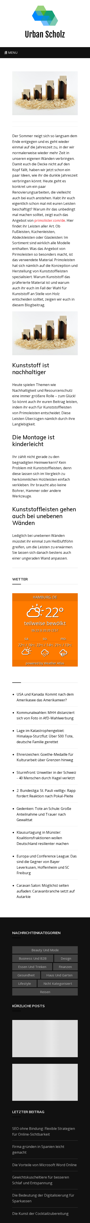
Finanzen (65, 966)
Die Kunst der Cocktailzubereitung (40, 1213)
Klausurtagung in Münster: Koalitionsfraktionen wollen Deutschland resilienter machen (43, 838)
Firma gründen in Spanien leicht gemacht (38, 1149)
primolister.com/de (49, 220)
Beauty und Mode (45, 950)
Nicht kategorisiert (57, 983)
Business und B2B (33, 958)
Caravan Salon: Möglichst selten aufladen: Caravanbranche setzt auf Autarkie (46, 891)
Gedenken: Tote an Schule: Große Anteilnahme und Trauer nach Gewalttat (44, 814)
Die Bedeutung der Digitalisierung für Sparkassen (43, 1198)
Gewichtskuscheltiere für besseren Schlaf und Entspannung (40, 1180)
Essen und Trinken (32, 966)
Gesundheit (26, 975)
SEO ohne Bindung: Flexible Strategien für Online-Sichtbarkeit (43, 1131)
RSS (15, 677)
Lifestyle (24, 983)
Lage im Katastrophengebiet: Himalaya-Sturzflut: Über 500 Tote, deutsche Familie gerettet (45, 736)
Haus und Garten (59, 975)
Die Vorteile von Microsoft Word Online (44, 1164)
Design (66, 958)
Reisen (45, 992)
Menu (12, 52)
